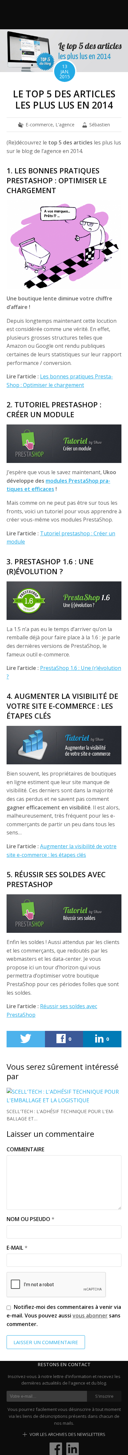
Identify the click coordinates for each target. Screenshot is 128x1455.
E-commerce (39, 124)
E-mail (15, 1247)
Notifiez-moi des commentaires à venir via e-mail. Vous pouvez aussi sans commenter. (64, 1315)
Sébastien (99, 124)
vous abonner (90, 1315)
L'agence (65, 124)
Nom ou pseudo (28, 1219)
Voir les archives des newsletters (67, 1434)
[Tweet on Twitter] (26, 1039)
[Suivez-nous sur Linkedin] (72, 1448)
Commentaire (25, 1149)
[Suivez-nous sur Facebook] (56, 1448)
